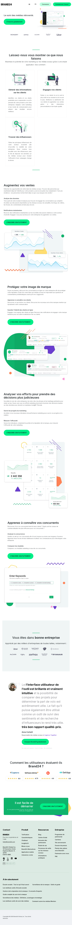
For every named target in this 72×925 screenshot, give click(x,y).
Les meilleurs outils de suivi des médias (16, 901)
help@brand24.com (9, 842)
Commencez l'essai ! (62, 4)
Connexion (45, 4)
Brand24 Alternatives (28, 849)
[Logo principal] (6, 4)
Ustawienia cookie (27, 855)
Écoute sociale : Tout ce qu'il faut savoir (16, 884)
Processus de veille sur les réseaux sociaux (44, 850)
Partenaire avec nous (62, 853)
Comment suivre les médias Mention (44, 901)
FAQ (56, 856)
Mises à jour (26, 846)
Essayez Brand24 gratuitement (35, 742)
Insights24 (25, 843)
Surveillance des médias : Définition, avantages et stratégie (22, 898)
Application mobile (28, 852)
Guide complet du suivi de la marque (15, 894)
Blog (39, 834)
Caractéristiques (27, 837)
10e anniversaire (60, 842)
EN (7, 863)
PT (14, 863)
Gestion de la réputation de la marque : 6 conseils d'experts (22, 891)
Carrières (58, 839)
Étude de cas (42, 845)
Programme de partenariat (59, 836)
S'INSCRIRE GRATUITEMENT (17, 222)
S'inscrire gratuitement (14, 22)
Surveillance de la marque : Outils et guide (46, 884)
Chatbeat (25, 840)
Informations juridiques (42, 857)
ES (10, 863)
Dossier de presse (61, 845)
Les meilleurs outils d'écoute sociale (15, 888)
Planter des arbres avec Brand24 (61, 849)
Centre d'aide (42, 837)
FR (35, 4)
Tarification (25, 834)
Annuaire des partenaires (42, 841)
